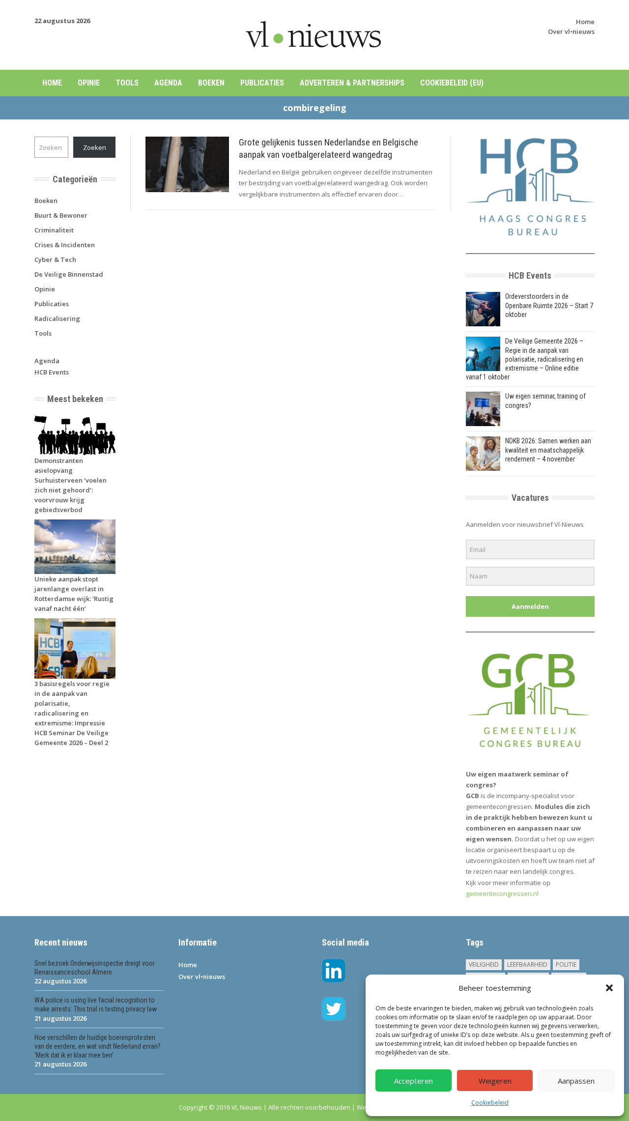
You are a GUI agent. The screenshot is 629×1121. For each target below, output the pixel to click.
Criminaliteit (54, 230)
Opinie (89, 82)
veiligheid (484, 964)
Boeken (211, 82)
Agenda (168, 82)
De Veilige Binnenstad (68, 274)
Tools (127, 82)
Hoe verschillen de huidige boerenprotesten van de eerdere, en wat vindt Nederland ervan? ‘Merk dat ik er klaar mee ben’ (97, 1046)
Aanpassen (576, 1081)
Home (585, 21)
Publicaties (262, 82)
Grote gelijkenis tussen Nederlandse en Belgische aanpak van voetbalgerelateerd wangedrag (328, 148)
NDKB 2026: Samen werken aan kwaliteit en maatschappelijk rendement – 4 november (548, 449)
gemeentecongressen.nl (502, 893)
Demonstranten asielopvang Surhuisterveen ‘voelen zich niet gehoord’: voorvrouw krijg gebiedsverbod (70, 485)
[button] (609, 988)
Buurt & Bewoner (60, 215)
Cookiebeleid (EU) (452, 82)
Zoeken (94, 147)
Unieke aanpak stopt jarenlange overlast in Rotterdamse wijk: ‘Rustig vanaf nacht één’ (74, 594)
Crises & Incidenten (64, 244)
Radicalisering (57, 318)
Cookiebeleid (490, 1102)
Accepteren (413, 1081)
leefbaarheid (527, 964)
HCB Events (51, 372)
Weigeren (495, 1081)
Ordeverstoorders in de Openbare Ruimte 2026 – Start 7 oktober (549, 305)
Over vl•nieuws (571, 31)
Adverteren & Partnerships (352, 82)
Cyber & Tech (55, 259)
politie (566, 964)
